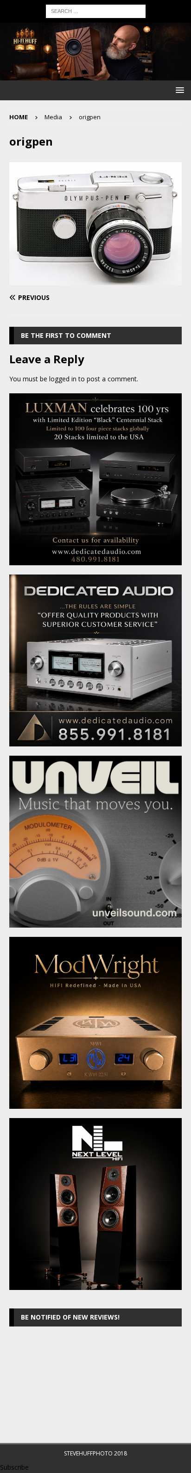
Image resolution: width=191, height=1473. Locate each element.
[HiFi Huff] (95, 75)
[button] (178, 90)
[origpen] (95, 279)
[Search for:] (96, 10)
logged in (62, 378)
